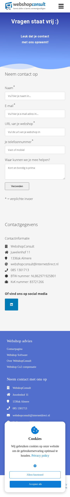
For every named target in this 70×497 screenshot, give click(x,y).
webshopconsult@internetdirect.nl (31, 415)
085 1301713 (20, 408)
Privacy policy (40, 455)
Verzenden (17, 186)
